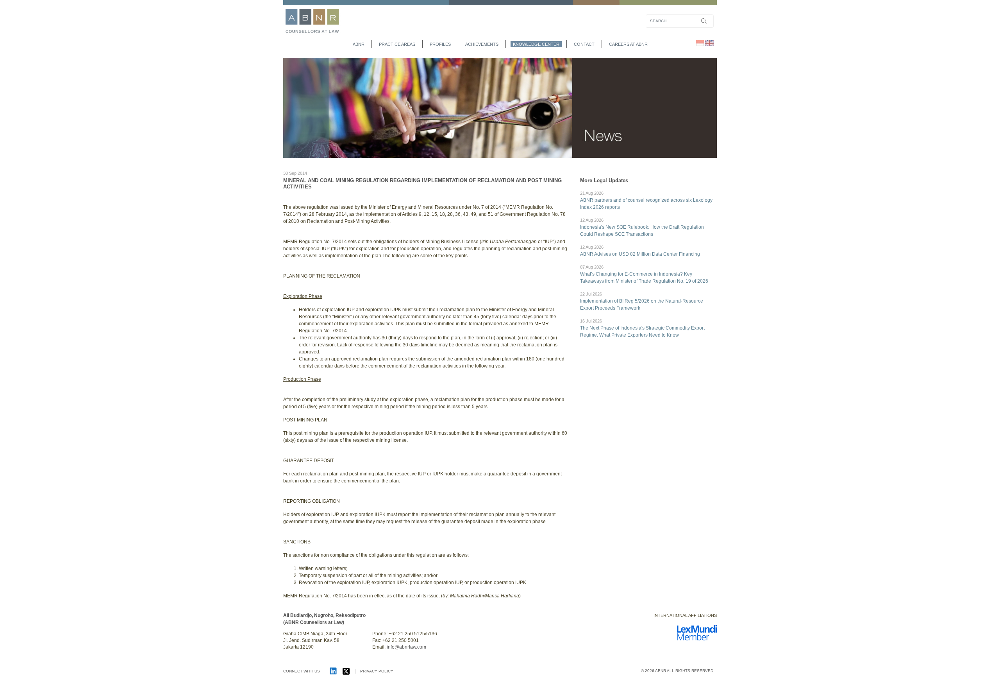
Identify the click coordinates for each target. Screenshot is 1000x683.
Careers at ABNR (628, 44)
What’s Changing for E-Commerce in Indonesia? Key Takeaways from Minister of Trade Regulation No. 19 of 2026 (644, 274)
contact (584, 44)
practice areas (397, 44)
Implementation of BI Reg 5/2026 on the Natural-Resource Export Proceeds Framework (641, 301)
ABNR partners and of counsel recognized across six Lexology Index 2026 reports (646, 200)
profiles (440, 44)
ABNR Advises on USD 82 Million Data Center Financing (640, 251)
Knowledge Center (536, 44)
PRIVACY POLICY (376, 671)
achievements (481, 44)
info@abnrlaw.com (406, 647)
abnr (358, 44)
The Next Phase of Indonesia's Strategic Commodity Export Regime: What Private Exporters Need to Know (642, 328)
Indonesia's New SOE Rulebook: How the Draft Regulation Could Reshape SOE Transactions (642, 227)
